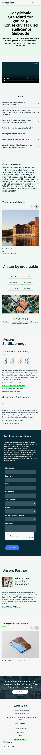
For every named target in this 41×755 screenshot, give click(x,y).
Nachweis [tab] (27, 282)
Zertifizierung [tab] (14, 288)
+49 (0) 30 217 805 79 (22, 714)
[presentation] (32, 206)
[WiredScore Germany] (8, 2)
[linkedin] (13, 746)
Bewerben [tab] (27, 288)
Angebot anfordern (20, 692)
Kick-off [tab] (27, 276)
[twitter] (9, 746)
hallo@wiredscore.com (22, 710)
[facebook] (4, 746)
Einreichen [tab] (13, 276)
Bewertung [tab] (14, 282)
